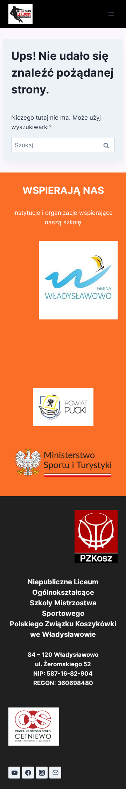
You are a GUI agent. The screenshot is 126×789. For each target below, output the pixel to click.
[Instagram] (42, 773)
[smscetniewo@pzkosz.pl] (55, 773)
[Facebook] (28, 773)
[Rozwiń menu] (111, 13)
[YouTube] (14, 773)
